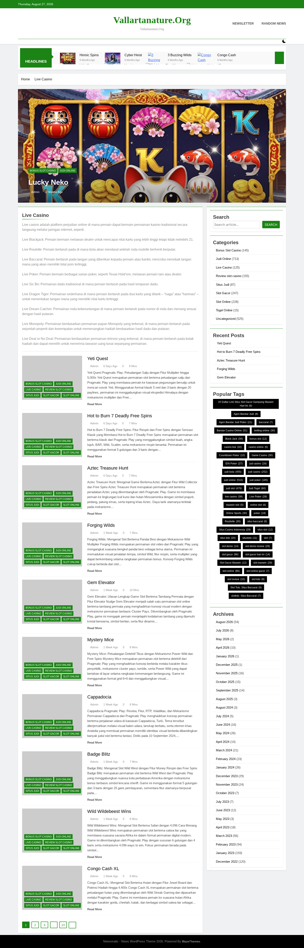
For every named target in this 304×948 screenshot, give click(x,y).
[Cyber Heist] (112, 60)
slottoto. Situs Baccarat (246, 595)
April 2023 (222, 827)
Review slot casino (58, 389)
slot (268, 537)
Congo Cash (226, 55)
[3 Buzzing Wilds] (156, 60)
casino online (258, 447)
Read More (94, 404)
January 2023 (225, 853)
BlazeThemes (191, 941)
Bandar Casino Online (232, 430)
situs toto (228, 537)
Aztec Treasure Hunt (107, 468)
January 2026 (225, 656)
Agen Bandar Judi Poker (235, 422)
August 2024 (224, 707)
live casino (234, 496)
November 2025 (227, 673)
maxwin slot (234, 504)
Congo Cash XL (103, 868)
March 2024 (224, 750)
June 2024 (223, 724)
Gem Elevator (101, 582)
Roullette (233, 521)
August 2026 (224, 622)
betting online (264, 430)
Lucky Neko (48, 182)
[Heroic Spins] (67, 60)
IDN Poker (234, 463)
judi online (233, 480)
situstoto (249, 537)
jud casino (258, 463)
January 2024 (225, 767)
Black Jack (234, 438)
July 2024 (222, 716)
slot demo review (257, 546)
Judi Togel (257, 488)
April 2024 (222, 741)
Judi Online (67, 170)
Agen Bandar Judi (246, 414)
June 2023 (223, 810)
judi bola (233, 471)
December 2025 (227, 664)
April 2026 (222, 647)
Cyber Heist (133, 55)
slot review (236, 579)
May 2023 (222, 819)
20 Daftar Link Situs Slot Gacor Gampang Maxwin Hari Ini (246, 404)
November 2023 (227, 784)
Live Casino (33, 389)
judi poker (259, 480)
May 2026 (222, 639)
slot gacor (230, 554)
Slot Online (71, 395)
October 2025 (225, 682)
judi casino (257, 471)
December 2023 (227, 776)
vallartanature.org (152, 20)
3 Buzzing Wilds (179, 55)
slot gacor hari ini (257, 554)
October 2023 (225, 793)
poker (260, 513)
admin (35, 192)
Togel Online (224, 310)
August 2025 (224, 699)
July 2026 (222, 630)
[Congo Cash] (205, 60)
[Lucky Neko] (152, 146)
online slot (258, 504)
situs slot (265, 529)
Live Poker (258, 496)
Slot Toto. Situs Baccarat (246, 587)
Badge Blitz (98, 754)
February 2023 (226, 844)
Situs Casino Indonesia (235, 529)
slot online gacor (258, 571)
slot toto (258, 579)
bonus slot (258, 438)
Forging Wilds (101, 525)
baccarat (266, 422)
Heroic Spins (89, 55)
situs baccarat (257, 521)
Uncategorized (226, 318)
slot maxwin (262, 562)
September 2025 (227, 690)
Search (271, 225)
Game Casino (262, 455)
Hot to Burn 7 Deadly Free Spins (119, 415)
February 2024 (226, 759)
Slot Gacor (51, 395)
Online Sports (236, 513)
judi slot (234, 488)
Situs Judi (32, 395)
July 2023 (222, 801)
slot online (231, 571)
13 (63, 925)
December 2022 (227, 861)
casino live (233, 447)
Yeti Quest (97, 358)
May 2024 (222, 733)
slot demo (230, 546)
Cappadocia (99, 696)
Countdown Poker (232, 455)
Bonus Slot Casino (43, 170)
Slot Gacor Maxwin (233, 562)
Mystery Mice (100, 639)
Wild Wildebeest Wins (109, 811)
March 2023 (224, 835)
